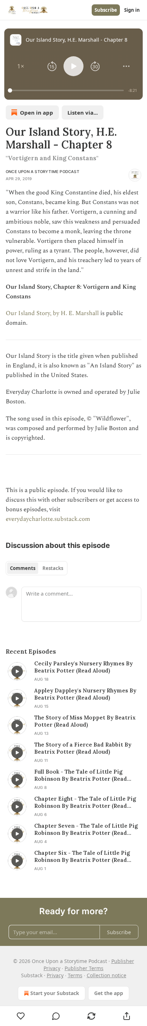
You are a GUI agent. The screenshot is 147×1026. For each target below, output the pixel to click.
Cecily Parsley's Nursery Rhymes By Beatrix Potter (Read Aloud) (83, 667)
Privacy (55, 975)
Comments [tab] (22, 568)
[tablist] (36, 568)
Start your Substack (54, 993)
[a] (17, 671)
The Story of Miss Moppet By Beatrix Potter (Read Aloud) (85, 721)
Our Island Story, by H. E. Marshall (52, 313)
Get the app (108, 993)
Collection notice (106, 975)
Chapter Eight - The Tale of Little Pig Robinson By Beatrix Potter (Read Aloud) (85, 802)
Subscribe (106, 10)
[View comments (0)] (56, 1016)
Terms (75, 975)
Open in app (36, 112)
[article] (73, 671)
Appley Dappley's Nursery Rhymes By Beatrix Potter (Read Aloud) (85, 694)
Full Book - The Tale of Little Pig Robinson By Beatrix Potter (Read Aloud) (80, 775)
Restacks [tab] (52, 568)
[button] (20, 66)
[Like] (21, 1016)
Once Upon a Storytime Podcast (42, 171)
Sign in (132, 10)
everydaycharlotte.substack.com (48, 519)
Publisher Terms (84, 968)
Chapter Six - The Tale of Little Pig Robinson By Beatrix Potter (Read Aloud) (82, 856)
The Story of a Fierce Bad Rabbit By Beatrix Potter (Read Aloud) (82, 748)
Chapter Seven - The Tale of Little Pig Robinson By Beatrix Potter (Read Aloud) (86, 829)
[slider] (67, 90)
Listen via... (82, 112)
